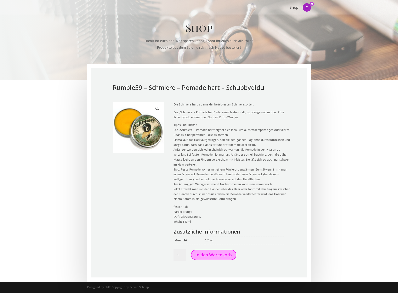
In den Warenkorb (213, 255)
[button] (157, 108)
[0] (307, 7)
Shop (294, 8)
